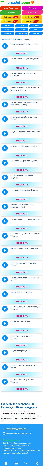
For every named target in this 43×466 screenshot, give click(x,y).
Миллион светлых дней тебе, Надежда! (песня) (22, 206)
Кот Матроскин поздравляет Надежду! (22, 176)
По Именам (8, 17)
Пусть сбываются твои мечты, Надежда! (23, 264)
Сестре (22, 30)
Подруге (7, 33)
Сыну (7, 30)
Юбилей (32, 8)
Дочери (36, 26)
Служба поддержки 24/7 (16, 429)
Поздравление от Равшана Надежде (25, 219)
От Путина (29, 17)
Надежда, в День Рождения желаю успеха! (24, 366)
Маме (7, 26)
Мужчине (29, 21)
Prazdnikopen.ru (11, 440)
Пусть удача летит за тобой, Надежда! (22, 337)
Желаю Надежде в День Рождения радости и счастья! (24, 89)
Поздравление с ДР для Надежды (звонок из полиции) (24, 103)
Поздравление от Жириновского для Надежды (25, 308)
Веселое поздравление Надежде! (23, 146)
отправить (21, 53)
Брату (36, 30)
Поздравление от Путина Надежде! (24, 59)
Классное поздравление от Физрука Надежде (25, 235)
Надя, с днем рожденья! (20, 351)
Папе (22, 26)
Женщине (8, 21)
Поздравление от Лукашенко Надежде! (22, 381)
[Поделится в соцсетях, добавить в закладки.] (37, 463)
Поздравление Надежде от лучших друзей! (24, 279)
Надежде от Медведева (20, 321)
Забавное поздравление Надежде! (24, 190)
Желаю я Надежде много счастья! (24, 248)
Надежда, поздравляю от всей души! (25, 132)
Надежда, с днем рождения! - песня (24, 44)
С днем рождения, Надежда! (22, 292)
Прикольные (22, 33)
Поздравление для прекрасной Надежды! (22, 74)
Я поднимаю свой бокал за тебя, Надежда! (23, 118)
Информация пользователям (18, 433)
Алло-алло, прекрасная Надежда (23, 161)
